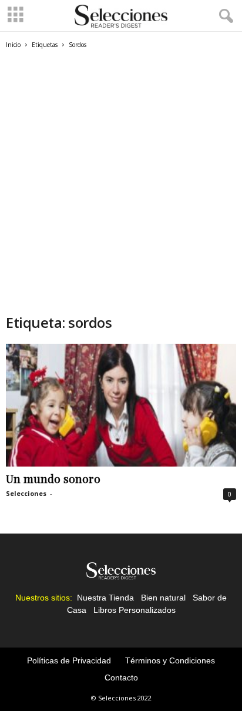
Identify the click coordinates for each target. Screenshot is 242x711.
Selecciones (26, 493)
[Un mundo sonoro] (121, 405)
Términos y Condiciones (170, 660)
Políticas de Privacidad (69, 660)
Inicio (13, 45)
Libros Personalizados (134, 610)
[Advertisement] (121, 186)
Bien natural (163, 597)
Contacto (121, 677)
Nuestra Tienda (105, 597)
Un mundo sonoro (53, 478)
